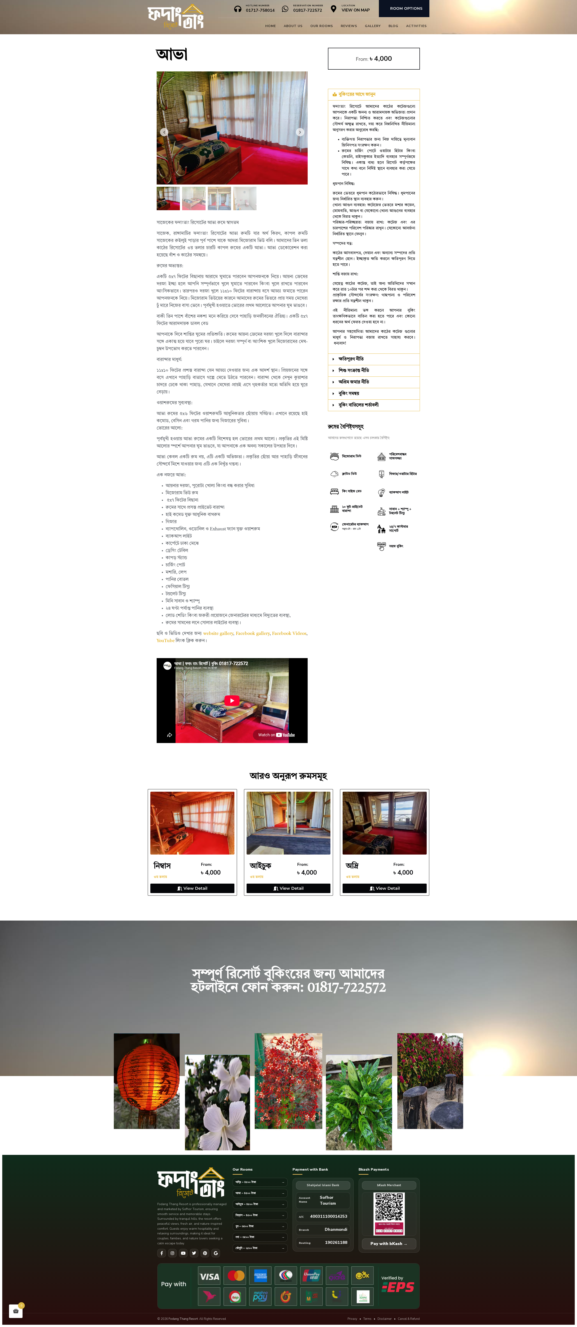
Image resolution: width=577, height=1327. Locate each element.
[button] (371, 625)
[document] (288, 663)
